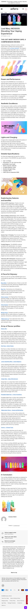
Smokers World (12, 528)
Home (2, 12)
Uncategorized (16, 537)
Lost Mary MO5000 (14, 47)
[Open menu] (1, 9)
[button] (25, 9)
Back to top (14, 585)
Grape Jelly (4, 336)
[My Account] (22, 9)
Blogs (6, 12)
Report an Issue (26, 599)
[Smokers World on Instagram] (2, 598)
